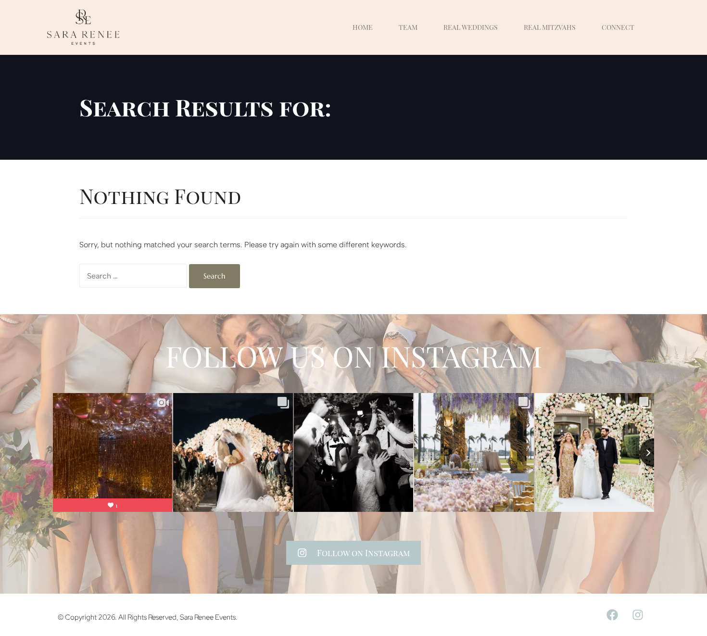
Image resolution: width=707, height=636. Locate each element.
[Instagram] (637, 614)
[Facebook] (612, 614)
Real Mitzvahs (550, 27)
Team (408, 27)
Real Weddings (470, 27)
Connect (618, 27)
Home (363, 27)
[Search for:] (133, 276)
